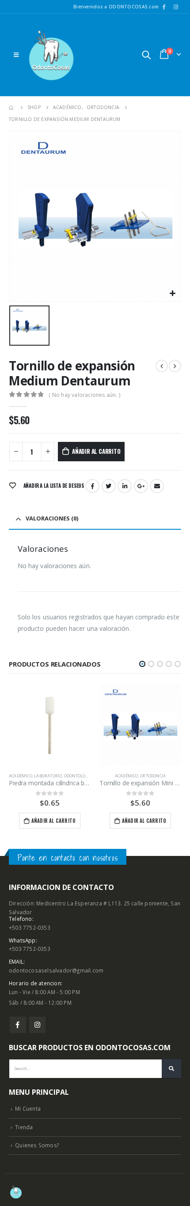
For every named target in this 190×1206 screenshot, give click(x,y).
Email (157, 486)
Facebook (92, 486)
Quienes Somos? (37, 1145)
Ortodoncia (153, 776)
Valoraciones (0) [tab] (52, 518)
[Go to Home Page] (12, 107)
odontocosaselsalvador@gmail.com (56, 970)
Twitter (109, 486)
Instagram (37, 1025)
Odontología (78, 776)
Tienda (24, 1127)
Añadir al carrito (96, 451)
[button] (142, 664)
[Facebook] (164, 6)
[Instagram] (176, 6)
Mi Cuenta (28, 1108)
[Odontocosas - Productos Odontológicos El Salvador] (51, 55)
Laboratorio (48, 776)
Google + (141, 486)
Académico (20, 776)
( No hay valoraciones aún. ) (84, 395)
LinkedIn (125, 486)
